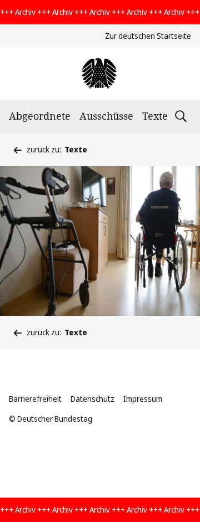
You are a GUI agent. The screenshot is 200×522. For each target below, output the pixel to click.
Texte (155, 115)
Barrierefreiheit (35, 398)
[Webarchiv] (100, 73)
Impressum (142, 398)
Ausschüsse (106, 115)
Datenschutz (92, 398)
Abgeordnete (40, 115)
